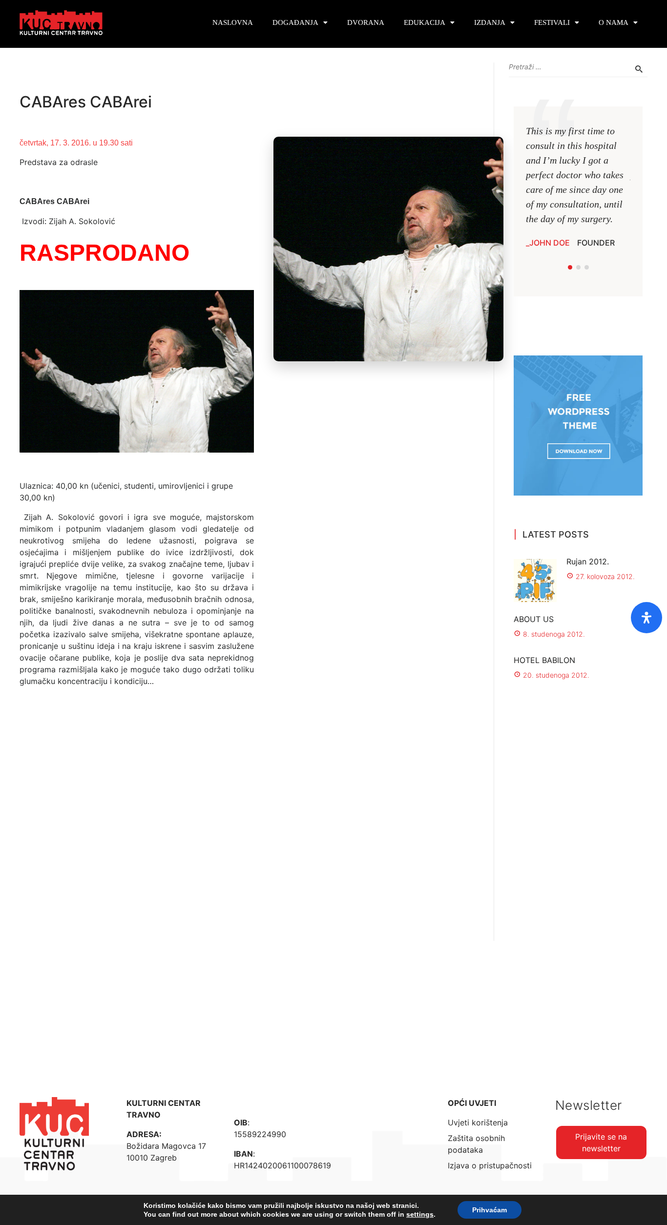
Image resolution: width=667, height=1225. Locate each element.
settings (420, 1214)
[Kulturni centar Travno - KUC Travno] (61, 22)
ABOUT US (534, 619)
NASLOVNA (232, 22)
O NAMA (613, 22)
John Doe (549, 243)
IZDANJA (489, 22)
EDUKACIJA (424, 22)
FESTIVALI (552, 22)
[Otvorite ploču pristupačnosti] (646, 617)
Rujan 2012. (587, 561)
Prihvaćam (489, 1210)
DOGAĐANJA (295, 22)
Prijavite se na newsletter (601, 1142)
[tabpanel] (578, 186)
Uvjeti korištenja (478, 1122)
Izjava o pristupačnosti (490, 1165)
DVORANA (365, 22)
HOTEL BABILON (544, 660)
